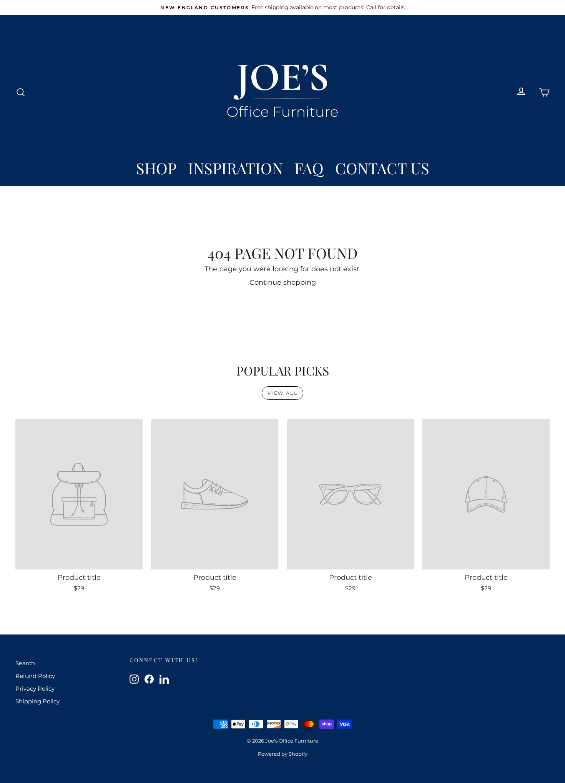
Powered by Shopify (282, 754)
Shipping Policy (37, 701)
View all (282, 393)
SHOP (156, 168)
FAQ (309, 168)
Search (25, 663)
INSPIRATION (235, 168)
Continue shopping (282, 282)
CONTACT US (382, 168)
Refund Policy (35, 675)
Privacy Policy (35, 688)
